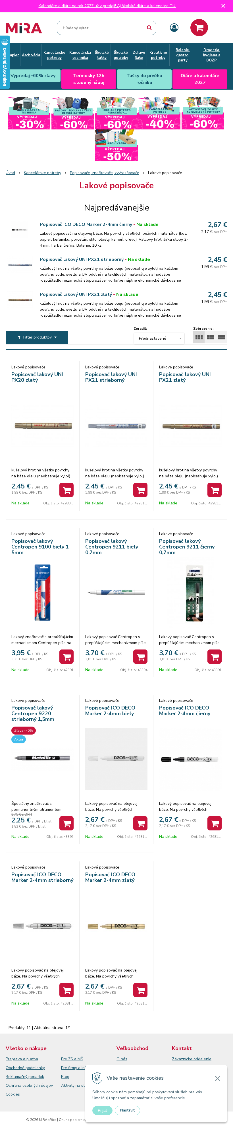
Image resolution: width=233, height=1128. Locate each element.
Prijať (102, 1110)
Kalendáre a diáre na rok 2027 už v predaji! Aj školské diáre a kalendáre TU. (107, 6)
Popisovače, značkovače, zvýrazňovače (104, 173)
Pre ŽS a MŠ (72, 1059)
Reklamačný (17, 1076)
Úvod (10, 173)
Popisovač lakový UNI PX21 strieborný (82, 259)
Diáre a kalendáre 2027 (200, 79)
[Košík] (199, 27)
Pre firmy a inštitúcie (79, 1068)
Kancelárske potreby (42, 173)
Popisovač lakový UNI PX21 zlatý (76, 294)
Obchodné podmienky (25, 1068)
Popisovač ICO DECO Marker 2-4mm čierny (86, 224)
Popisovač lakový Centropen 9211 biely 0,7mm (111, 547)
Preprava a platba (22, 1059)
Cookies (13, 1094)
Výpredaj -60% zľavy (33, 76)
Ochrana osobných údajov (29, 1085)
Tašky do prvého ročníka (144, 79)
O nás (121, 1059)
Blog (65, 1076)
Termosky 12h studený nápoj (88, 79)
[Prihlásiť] (174, 28)
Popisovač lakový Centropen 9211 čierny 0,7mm (187, 547)
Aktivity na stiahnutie (80, 1085)
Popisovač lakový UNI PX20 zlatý (37, 377)
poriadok (36, 1076)
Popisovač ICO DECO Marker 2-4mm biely (110, 710)
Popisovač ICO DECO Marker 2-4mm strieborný (42, 877)
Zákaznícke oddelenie (191, 1059)
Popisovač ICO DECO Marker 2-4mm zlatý (110, 877)
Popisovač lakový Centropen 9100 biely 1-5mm (41, 547)
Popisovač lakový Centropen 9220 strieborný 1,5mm (32, 713)
